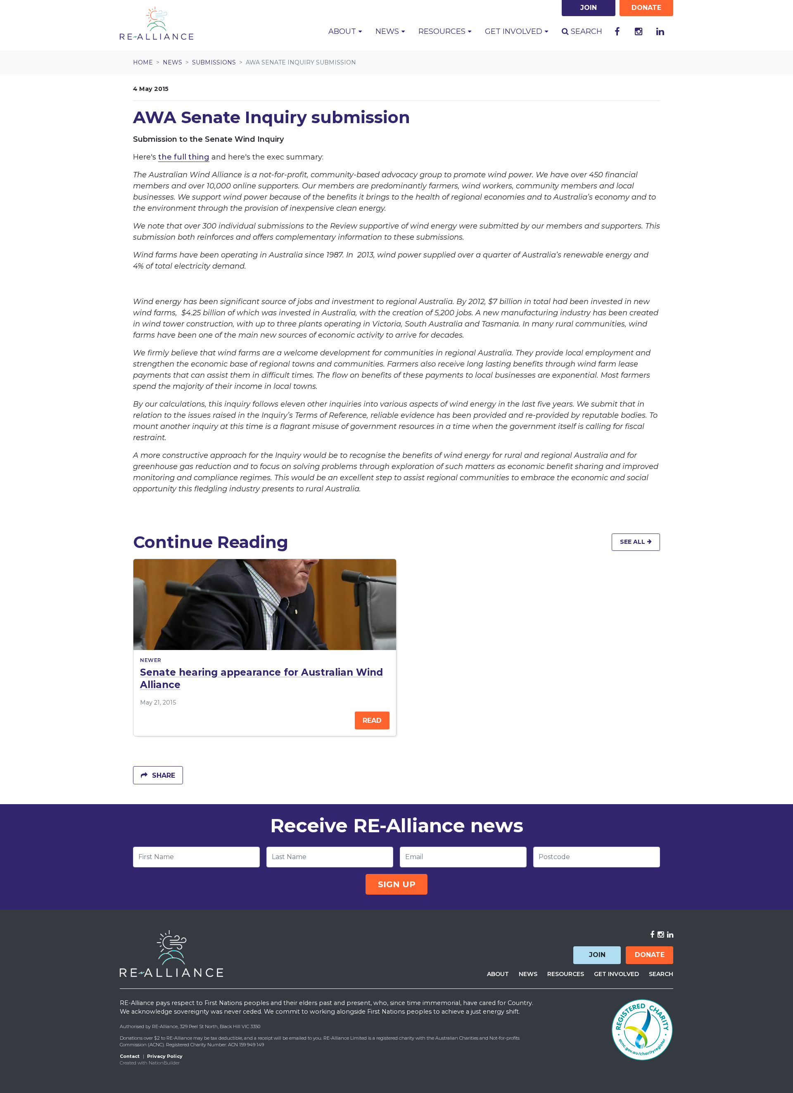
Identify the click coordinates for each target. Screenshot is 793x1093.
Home (143, 62)
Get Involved (616, 974)
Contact (130, 1056)
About (498, 974)
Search (585, 31)
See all (633, 541)
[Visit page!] (617, 31)
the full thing (183, 157)
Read (372, 720)
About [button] (343, 31)
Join (597, 955)
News (172, 62)
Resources (565, 974)
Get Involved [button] (514, 31)
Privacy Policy (165, 1056)
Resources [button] (443, 31)
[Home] (156, 23)
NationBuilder (164, 1063)
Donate (650, 955)
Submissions (214, 62)
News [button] (393, 31)
